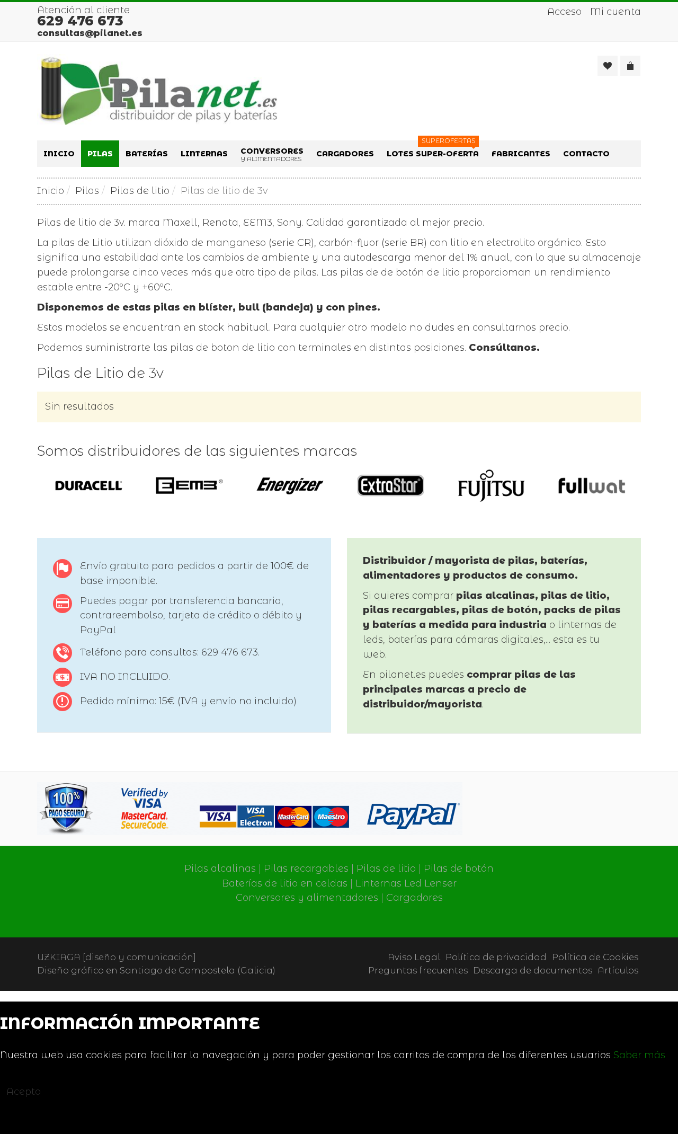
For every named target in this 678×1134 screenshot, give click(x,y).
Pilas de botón (459, 868)
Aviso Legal (414, 957)
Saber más (639, 1055)
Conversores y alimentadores (307, 897)
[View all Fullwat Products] (592, 485)
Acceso (564, 11)
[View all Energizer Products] (290, 485)
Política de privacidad (496, 957)
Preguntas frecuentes (418, 970)
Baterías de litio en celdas (284, 883)
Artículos (617, 970)
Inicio (50, 191)
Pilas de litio (140, 191)
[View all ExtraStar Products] (390, 485)
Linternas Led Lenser (406, 883)
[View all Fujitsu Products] (491, 485)
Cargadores (414, 897)
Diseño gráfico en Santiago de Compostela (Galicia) (156, 970)
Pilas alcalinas (220, 868)
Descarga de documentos (532, 970)
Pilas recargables (306, 868)
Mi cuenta (615, 11)
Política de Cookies (595, 957)
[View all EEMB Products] (189, 485)
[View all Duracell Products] (88, 485)
